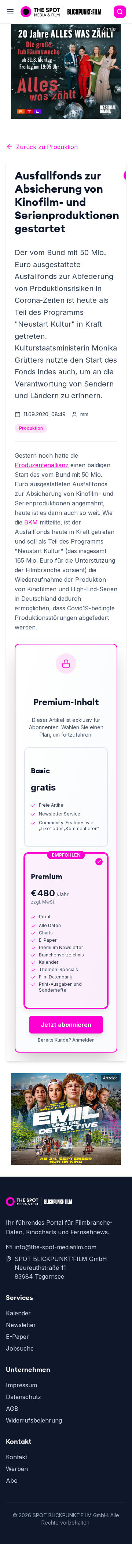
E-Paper (17, 1336)
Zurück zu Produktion (47, 146)
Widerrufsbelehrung (34, 1420)
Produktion (31, 428)
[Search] (120, 12)
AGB (12, 1408)
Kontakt (16, 1457)
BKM (31, 522)
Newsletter (21, 1325)
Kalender (18, 1313)
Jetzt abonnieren (66, 1024)
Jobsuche (20, 1348)
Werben (17, 1468)
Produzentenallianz (42, 465)
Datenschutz (23, 1397)
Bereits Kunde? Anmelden (66, 1040)
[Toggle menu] (10, 11)
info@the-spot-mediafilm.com (55, 1247)
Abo (12, 1480)
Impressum (21, 1385)
